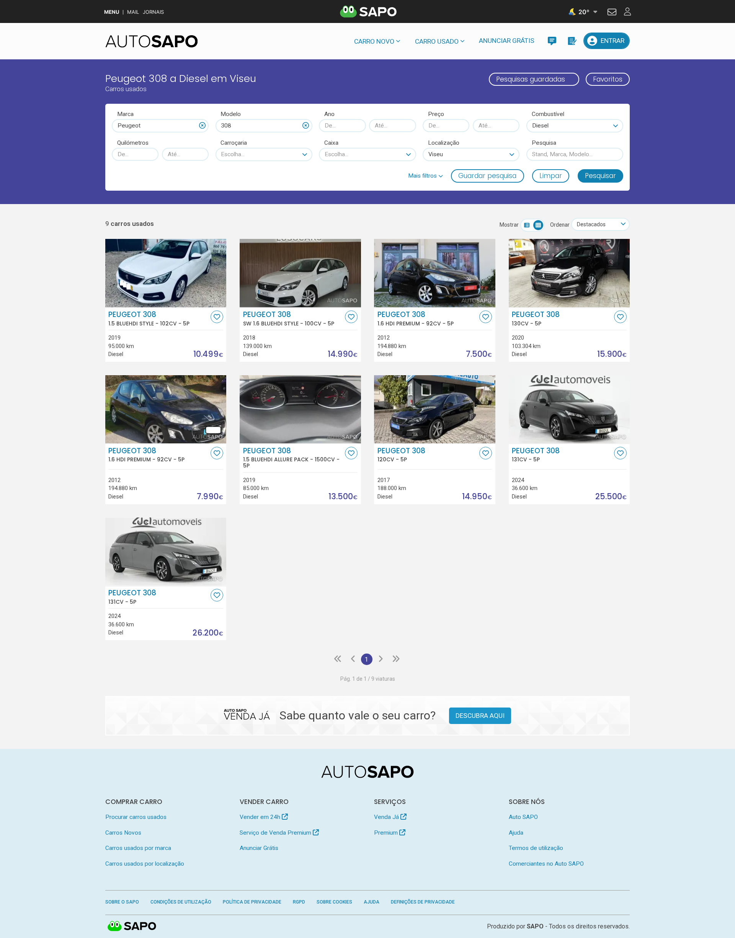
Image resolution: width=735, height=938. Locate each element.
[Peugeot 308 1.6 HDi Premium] (434, 273)
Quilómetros (133, 142)
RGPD (299, 902)
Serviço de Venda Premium (276, 832)
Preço (436, 114)
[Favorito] (217, 316)
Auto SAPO (523, 817)
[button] (425, 175)
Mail (133, 12)
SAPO (132, 926)
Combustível (548, 114)
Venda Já (387, 817)
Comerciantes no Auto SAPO (546, 863)
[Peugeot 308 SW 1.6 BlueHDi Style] (300, 273)
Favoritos (607, 79)
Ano (329, 114)
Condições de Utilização (180, 902)
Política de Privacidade (252, 902)
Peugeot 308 (148, 318)
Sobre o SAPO (122, 902)
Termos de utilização (536, 848)
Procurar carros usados (136, 817)
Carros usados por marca (138, 848)
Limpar (550, 175)
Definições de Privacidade (423, 902)
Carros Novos (123, 832)
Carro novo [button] (374, 41)
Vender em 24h (261, 817)
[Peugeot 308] (569, 273)
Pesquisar (600, 175)
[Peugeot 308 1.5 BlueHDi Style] (166, 273)
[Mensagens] (552, 41)
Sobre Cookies (334, 902)
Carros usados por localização (144, 863)
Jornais (153, 12)
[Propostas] (572, 41)
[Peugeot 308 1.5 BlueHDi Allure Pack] (300, 409)
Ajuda (516, 832)
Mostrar (509, 225)
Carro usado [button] (437, 41)
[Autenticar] (612, 13)
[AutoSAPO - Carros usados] (151, 41)
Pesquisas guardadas (530, 79)
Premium (386, 832)
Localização (443, 142)
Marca (125, 114)
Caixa (331, 142)
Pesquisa (544, 142)
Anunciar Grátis (506, 40)
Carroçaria (233, 142)
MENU (111, 12)
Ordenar (560, 225)
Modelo (230, 114)
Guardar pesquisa (487, 175)
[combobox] (160, 125)
